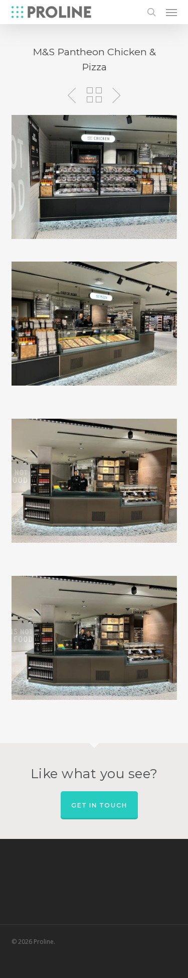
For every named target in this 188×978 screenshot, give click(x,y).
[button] (171, 12)
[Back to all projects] (94, 94)
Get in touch (99, 805)
